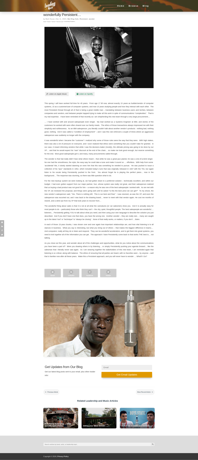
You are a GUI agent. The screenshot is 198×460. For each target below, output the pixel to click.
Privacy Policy (63, 456)
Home (120, 6)
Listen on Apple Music (58, 94)
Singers (53, 21)
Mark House (50, 19)
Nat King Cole (73, 19)
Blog (146, 6)
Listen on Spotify (86, 94)
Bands (48, 21)
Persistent (84, 19)
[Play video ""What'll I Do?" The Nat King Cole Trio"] (99, 57)
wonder (92, 19)
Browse (133, 6)
